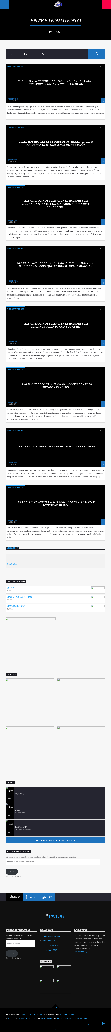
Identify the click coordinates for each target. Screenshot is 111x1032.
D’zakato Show (16, 606)
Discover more (80, 952)
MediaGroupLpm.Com (33, 1015)
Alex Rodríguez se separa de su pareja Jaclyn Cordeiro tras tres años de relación (56, 143)
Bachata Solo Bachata (20, 597)
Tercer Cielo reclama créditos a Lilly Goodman (56, 446)
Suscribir (11, 872)
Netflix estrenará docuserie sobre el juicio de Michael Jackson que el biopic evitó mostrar (56, 264)
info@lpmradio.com (51, 945)
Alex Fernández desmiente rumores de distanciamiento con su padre (56, 325)
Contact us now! (27, 1019)
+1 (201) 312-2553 (50, 941)
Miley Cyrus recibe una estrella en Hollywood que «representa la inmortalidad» (56, 82)
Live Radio (46, 1019)
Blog (10, 1019)
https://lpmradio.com (52, 936)
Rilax (10, 588)
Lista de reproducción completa (55, 840)
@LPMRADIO (13, 99)
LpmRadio (12, 548)
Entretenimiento (15, 66)
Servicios (82, 1019)
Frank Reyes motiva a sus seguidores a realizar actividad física (56, 504)
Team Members (64, 1019)
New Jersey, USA (50, 950)
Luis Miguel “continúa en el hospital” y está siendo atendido (56, 385)
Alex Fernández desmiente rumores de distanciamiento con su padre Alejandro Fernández (55, 204)
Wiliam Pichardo (67, 1015)
